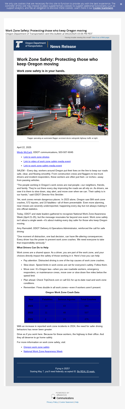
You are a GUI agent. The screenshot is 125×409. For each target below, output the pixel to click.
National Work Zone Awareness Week (43, 351)
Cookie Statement (103, 7)
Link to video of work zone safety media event (47, 161)
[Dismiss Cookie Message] (121, 3)
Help (76, 402)
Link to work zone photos (36, 157)
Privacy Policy (52, 402)
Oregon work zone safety (36, 347)
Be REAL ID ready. (86, 371)
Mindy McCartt (24, 152)
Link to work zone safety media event (43, 165)
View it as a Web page (100, 37)
